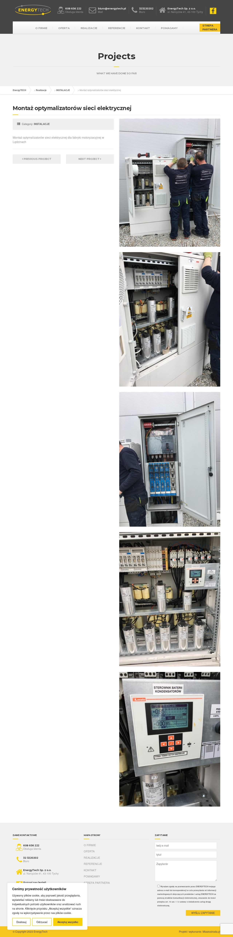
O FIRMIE (41, 28)
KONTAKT (143, 28)
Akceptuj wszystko (67, 922)
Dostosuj (21, 922)
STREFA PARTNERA (209, 27)
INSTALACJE (63, 90)
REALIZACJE (89, 28)
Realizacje (41, 90)
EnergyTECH (19, 90)
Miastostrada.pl (211, 931)
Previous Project (37, 159)
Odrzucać (42, 922)
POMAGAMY (169, 28)
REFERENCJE (116, 28)
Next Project (89, 159)
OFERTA (64, 28)
